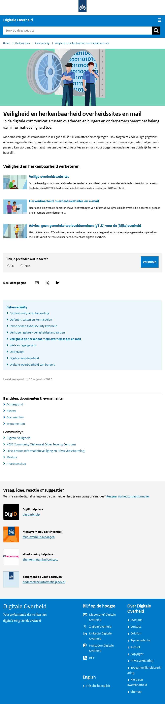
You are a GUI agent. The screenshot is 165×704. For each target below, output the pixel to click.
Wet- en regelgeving (23, 345)
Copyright (137, 654)
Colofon (136, 633)
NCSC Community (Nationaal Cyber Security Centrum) (41, 444)
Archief (135, 647)
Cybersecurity (16, 307)
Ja (12, 266)
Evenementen (15, 424)
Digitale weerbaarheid (24, 358)
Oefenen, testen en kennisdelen (31, 319)
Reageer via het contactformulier (128, 496)
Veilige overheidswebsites (49, 177)
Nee (27, 266)
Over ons (136, 620)
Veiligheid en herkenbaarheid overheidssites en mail (45, 339)
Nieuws (11, 411)
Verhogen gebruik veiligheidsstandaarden (37, 332)
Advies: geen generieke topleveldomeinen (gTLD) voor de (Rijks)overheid (85, 226)
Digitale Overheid (18, 20)
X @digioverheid (100, 626)
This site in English (98, 686)
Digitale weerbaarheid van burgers (32, 364)
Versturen (150, 262)
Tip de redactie (140, 640)
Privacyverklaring (142, 661)
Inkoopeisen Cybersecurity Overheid (33, 326)
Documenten (15, 417)
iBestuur (11, 457)
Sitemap (136, 692)
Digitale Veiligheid (18, 438)
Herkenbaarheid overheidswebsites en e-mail (64, 201)
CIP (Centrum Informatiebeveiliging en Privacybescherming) (45, 451)
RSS (91, 657)
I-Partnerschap (16, 464)
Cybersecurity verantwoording (29, 313)
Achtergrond (14, 404)
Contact (136, 626)
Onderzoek (17, 352)
